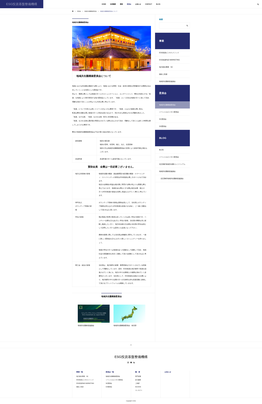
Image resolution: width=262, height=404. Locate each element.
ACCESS (138, 387)
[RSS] (134, 363)
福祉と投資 (163, 74)
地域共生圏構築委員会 (80, 22)
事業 (121, 4)
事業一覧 (79, 372)
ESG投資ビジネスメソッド (169, 53)
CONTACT (148, 4)
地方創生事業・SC (166, 67)
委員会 (129, 4)
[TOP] (131, 345)
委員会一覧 (110, 372)
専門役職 (138, 376)
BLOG (158, 4)
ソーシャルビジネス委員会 (169, 112)
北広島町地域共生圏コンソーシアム (172, 164)
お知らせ (138, 4)
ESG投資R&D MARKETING (169, 60)
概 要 (137, 372)
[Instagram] (128, 363)
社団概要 (113, 4)
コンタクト (138, 390)
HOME (104, 4)
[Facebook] (131, 363)
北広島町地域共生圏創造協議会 (172, 178)
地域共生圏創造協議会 (167, 81)
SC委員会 (162, 119)
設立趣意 (138, 380)
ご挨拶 (137, 383)
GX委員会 (162, 126)
